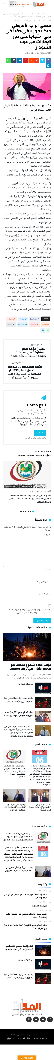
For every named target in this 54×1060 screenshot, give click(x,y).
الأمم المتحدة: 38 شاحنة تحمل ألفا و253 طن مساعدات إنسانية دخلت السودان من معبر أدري (25, 370)
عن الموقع (11, 1038)
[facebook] (48, 61)
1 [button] (33, 511)
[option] (27, 482)
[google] (36, 61)
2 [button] (30, 511)
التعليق (47, 534)
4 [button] (25, 511)
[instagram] (29, 1019)
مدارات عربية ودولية (29, 20)
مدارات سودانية (36, 14)
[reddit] (31, 61)
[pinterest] (25, 61)
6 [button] (21, 511)
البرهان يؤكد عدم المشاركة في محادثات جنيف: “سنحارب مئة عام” (28, 351)
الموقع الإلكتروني (44, 594)
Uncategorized (26, 486)
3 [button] (28, 511)
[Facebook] (50, 1019)
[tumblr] (13, 61)
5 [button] (23, 511)
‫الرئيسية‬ (48, 14)
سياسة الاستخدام (40, 1038)
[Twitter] (43, 1019)
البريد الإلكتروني (44, 582)
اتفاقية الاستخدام (24, 1038)
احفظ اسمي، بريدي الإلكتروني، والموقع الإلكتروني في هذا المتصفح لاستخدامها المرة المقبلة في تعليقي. (29, 611)
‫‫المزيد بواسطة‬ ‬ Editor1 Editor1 (34, 455)
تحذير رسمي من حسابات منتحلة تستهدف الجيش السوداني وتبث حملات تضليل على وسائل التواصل (30, 499)
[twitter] (42, 61)
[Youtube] (36, 1019)
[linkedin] (19, 61)
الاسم (48, 570)
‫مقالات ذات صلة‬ (43, 452)
